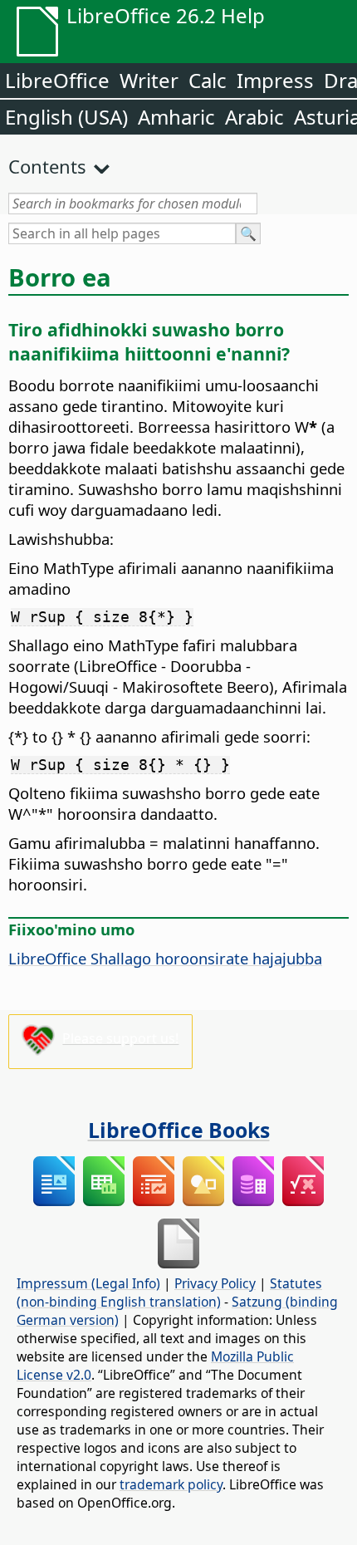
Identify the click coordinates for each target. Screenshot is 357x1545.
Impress (275, 80)
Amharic (176, 116)
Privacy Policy (215, 1283)
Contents (47, 166)
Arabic (254, 116)
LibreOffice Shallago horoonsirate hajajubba (165, 958)
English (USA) (66, 116)
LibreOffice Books (179, 1130)
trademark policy (171, 1484)
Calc (207, 80)
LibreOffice (57, 80)
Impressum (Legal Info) (88, 1283)
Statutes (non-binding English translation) (169, 1292)
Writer (149, 80)
